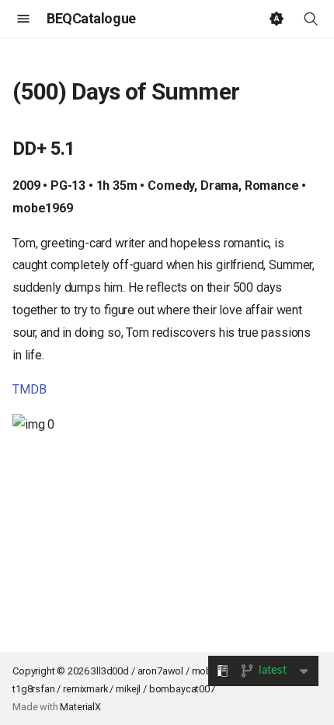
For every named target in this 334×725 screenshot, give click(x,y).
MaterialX (80, 707)
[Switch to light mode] (277, 19)
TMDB (29, 389)
